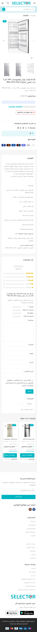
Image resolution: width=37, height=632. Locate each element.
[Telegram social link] (18, 128)
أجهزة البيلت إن (31, 528)
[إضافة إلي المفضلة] (23, 426)
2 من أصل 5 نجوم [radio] (18, 307)
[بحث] (3, 9)
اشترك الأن (18, 497)
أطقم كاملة (32, 525)
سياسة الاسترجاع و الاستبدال (26, 590)
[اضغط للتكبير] (31, 58)
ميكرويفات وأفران (30, 532)
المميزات (30, 345)
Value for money (27, 310)
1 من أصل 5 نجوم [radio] (20, 307)
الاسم (31, 362)
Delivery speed (28, 316)
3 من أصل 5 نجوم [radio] (17, 307)
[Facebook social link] (28, 128)
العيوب (31, 353)
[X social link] (26, 128)
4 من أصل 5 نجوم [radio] (15, 307)
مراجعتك (30, 320)
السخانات (32, 521)
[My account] (3, 3)
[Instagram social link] (30, 509)
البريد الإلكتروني (28, 371)
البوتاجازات (32, 551)
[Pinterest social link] (23, 128)
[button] (27, 455)
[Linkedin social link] (21, 128)
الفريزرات (32, 558)
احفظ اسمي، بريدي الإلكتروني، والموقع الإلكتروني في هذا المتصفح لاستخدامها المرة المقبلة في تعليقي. (19, 383)
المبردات (33, 536)
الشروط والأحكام (30, 586)
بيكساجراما (13, 624)
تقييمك (30, 307)
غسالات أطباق (31, 547)
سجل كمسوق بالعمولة (28, 579)
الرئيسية (33, 15)
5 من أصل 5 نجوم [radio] (13, 307)
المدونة (33, 568)
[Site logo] (21, 3)
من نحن (33, 575)
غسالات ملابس (30, 544)
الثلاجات (25, 15)
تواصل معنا (32, 572)
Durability (30, 313)
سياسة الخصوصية (29, 583)
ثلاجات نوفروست (24, 441)
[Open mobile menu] (34, 3)
